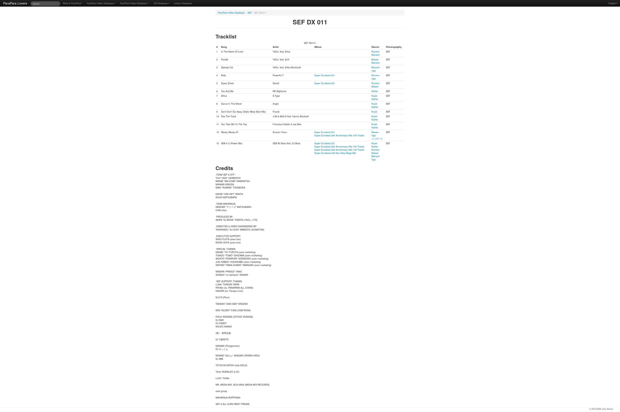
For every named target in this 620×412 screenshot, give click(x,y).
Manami (376, 54)
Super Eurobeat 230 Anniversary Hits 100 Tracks (339, 146)
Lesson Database (183, 3)
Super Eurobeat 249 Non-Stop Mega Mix (335, 153)
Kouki (374, 95)
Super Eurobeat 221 (324, 75)
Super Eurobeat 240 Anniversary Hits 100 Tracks (339, 135)
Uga (374, 70)
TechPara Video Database (133, 3)
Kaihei (375, 91)
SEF (250, 12)
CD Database (161, 3)
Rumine (375, 51)
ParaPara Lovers (15, 3)
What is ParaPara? (72, 3)
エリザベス (377, 138)
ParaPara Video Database (100, 3)
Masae (375, 59)
